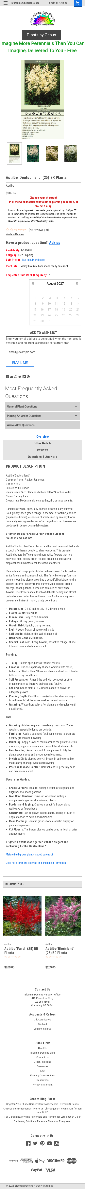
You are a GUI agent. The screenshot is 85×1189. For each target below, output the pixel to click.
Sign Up (63, 2)
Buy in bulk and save (33, 259)
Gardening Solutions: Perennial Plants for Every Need (42, 1121)
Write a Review (15, 234)
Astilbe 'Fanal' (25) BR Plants (21, 950)
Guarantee (42, 1066)
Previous (6, 100)
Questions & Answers (42, 457)
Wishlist (42, 1024)
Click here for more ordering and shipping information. (36, 862)
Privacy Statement (43, 1084)
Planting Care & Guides (42, 1075)
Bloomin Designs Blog (42, 1052)
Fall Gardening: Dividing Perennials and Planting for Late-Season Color (43, 1116)
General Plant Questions (22, 406)
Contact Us (42, 1057)
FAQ (42, 1071)
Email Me (20, 363)
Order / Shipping (42, 1062)
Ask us (54, 242)
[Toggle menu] (5, 5)
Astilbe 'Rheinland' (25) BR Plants (59, 950)
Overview (42, 436)
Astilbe (7, 944)
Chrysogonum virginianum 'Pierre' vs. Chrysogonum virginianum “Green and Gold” (42, 1110)
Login (52, 2)
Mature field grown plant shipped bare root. (30, 854)
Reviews (42, 450)
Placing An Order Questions (24, 415)
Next (79, 100)
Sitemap (48, 1185)
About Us (42, 1048)
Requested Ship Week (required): (28, 275)
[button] (41, 35)
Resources (43, 1080)
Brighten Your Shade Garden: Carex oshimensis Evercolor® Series (42, 1104)
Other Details (43, 443)
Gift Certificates (42, 1019)
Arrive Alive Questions (21, 425)
